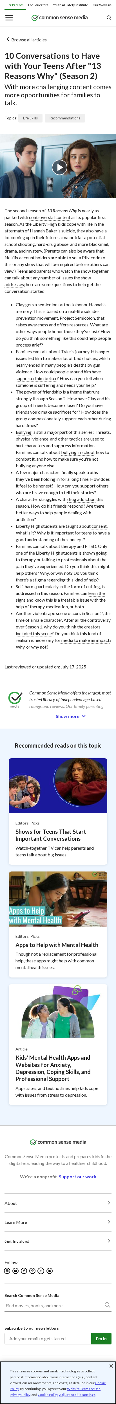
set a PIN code (86, 257)
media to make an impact (85, 640)
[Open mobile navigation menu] (9, 18)
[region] (58, 1382)
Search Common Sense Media (32, 1295)
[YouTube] (16, 1271)
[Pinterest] (33, 1271)
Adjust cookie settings (77, 1395)
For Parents (15, 5)
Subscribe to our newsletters (32, 1328)
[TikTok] (41, 1271)
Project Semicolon (77, 318)
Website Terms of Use (84, 1389)
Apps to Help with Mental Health (56, 944)
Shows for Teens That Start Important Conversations (50, 835)
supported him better (36, 378)
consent (99, 526)
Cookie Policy (48, 1395)
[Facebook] (24, 1271)
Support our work (77, 1176)
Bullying (24, 432)
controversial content (49, 217)
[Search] (107, 1306)
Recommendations (65, 118)
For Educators (38, 5)
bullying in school (77, 452)
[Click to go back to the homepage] (60, 18)
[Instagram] (7, 1271)
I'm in (101, 1338)
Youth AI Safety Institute (70, 5)
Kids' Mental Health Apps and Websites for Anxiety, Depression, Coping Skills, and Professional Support (53, 1068)
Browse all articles (29, 39)
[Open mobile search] (108, 18)
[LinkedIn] (50, 1271)
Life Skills (30, 118)
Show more (67, 716)
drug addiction (81, 499)
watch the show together (85, 271)
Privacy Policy (20, 1395)
